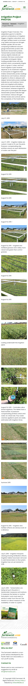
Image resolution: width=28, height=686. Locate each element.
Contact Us (21, 1)
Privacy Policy (20, 681)
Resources (5, 24)
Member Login (7, 1)
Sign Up (14, 1)
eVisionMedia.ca (18, 683)
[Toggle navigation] (24, 7)
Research (13, 24)
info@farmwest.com (8, 672)
